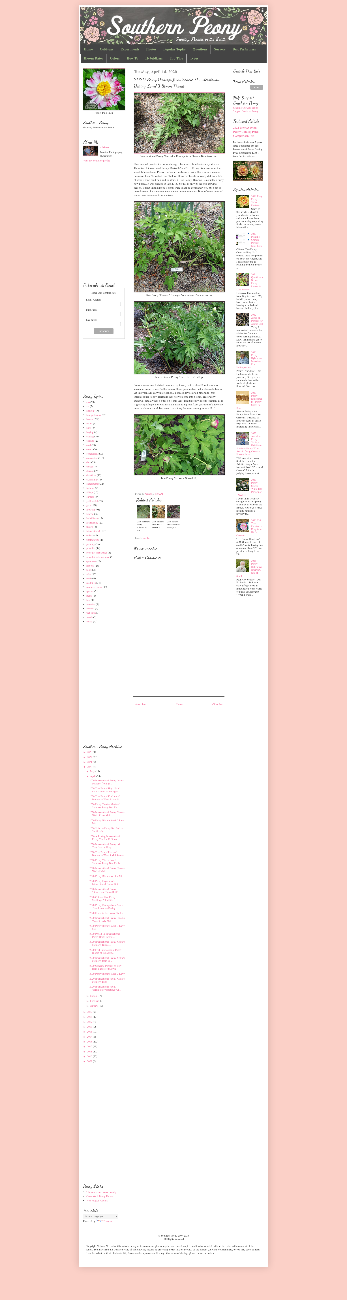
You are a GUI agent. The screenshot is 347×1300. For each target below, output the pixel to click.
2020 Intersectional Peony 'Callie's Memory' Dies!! (107, 980)
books (89, 423)
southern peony (94, 587)
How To (132, 58)
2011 (90, 1051)
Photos (151, 49)
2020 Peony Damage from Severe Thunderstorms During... (106, 906)
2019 (90, 1012)
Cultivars (106, 49)
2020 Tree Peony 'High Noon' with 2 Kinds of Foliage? (104, 790)
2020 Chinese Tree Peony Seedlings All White (102, 898)
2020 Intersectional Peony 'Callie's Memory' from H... (107, 959)
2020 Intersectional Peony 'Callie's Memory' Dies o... (107, 943)
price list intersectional (98, 557)
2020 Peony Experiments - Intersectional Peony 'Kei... (104, 882)
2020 (90, 767)
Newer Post (140, 704)
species (89, 591)
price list (90, 548)
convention (92, 458)
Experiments (130, 49)
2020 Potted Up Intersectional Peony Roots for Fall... (104, 935)
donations (91, 475)
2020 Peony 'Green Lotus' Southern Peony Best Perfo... (105, 861)
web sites (91, 612)
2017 (90, 1022)
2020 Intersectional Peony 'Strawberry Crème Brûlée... (105, 890)
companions (92, 453)
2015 (90, 1031)
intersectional (93, 531)
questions (91, 561)
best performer (93, 415)
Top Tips (176, 58)
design (89, 466)
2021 (90, 762)
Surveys (220, 49)
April (93, 776)
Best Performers (244, 49)
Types (194, 58)
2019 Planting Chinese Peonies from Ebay (256, 240)
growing (90, 509)
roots (88, 569)
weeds (89, 617)
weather (146, 538)
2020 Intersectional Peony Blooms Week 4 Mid (107, 869)
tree (88, 600)
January (94, 1005)
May (92, 771)
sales (88, 574)
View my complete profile (96, 160)
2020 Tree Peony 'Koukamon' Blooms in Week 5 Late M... (105, 798)
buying (89, 432)
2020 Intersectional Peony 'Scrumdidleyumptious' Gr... (105, 988)
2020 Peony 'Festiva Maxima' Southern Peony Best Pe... (104, 806)
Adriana (104, 147)
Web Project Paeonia (97, 1200)
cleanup (90, 440)
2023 (90, 752)
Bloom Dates (93, 58)
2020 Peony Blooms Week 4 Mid (106, 876)
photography (92, 539)
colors (89, 449)
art (87, 406)
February (95, 1001)
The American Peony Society (101, 1192)
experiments (92, 483)
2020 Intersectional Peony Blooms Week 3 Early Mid (107, 919)
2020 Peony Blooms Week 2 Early (107, 973)
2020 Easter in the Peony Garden (106, 913)
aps (88, 402)
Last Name (91, 320)
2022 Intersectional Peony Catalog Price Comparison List (245, 131)
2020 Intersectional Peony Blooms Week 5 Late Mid (107, 813)
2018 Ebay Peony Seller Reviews (256, 200)
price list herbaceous (96, 552)
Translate (107, 1221)
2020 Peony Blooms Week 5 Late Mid (106, 822)
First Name (91, 309)
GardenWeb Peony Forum (99, 1196)
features (90, 488)
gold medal (92, 501)
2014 (90, 1036)
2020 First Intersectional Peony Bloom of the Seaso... (105, 951)
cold (88, 445)
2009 (90, 1061)
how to (89, 514)
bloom (89, 419)
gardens (90, 496)
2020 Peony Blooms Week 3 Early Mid (107, 927)
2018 (90, 1016)
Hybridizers (154, 58)
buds (88, 427)
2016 (90, 1026)
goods (89, 505)
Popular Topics (174, 49)
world (89, 621)
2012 (90, 1046)
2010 (90, 1056)
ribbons (90, 565)
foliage (89, 492)
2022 (90, 757)
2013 (90, 1041)
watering (90, 604)
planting (90, 544)
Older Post (217, 704)
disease (89, 471)
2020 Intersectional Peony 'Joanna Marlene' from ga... (106, 782)
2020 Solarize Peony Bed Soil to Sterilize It (106, 830)
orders (89, 535)
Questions (200, 49)
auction (90, 410)
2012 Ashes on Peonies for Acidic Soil (257, 319)
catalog (90, 436)
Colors (115, 58)
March (93, 995)
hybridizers (92, 518)
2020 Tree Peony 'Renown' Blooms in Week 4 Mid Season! (107, 853)
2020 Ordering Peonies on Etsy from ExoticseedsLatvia (105, 967)
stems (89, 595)
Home (88, 49)
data (88, 462)
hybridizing (92, 522)
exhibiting (91, 479)
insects (89, 526)
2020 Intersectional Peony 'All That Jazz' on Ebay (105, 845)
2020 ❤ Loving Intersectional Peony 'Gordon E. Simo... (104, 838)
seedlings (91, 582)
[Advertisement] (179, 665)
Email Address (93, 299)
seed (88, 578)
